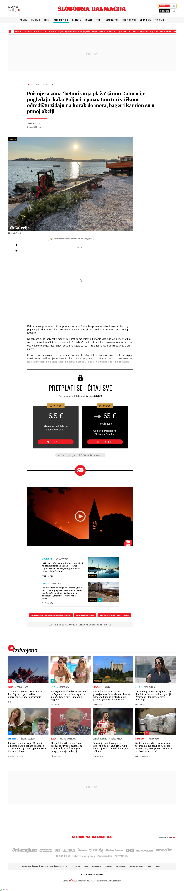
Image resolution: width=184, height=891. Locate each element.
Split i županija (61, 20)
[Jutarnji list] (24, 850)
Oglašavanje (120, 866)
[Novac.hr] (164, 850)
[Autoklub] (145, 850)
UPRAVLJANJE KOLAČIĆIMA (92, 875)
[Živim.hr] (82, 850)
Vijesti (47, 20)
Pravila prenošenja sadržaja (54, 866)
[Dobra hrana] (114, 850)
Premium (23, 20)
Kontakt (108, 866)
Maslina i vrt (112, 20)
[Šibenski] (121, 856)
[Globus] (69, 850)
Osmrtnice (159, 20)
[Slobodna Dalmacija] (92, 9)
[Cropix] (62, 856)
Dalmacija (76, 20)
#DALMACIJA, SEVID (85, 615)
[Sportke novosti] (57, 850)
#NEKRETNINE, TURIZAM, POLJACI (114, 615)
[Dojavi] (15, 8)
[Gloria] (93, 850)
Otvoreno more (129, 20)
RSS (149, 866)
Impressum (96, 866)
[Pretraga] (174, 11)
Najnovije (35, 20)
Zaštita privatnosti (79, 866)
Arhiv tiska (145, 20)
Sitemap (158, 866)
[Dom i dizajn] (129, 850)
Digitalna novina (137, 866)
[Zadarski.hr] (105, 856)
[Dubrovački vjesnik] (84, 856)
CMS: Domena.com (114, 880)
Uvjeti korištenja (30, 866)
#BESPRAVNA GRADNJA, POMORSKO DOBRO (51, 615)
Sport (99, 20)
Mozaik (88, 20)
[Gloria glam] (101, 850)
